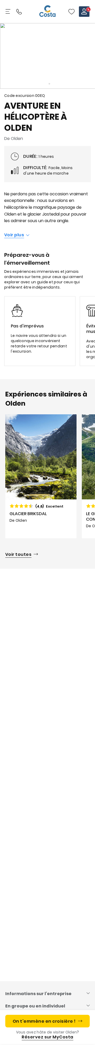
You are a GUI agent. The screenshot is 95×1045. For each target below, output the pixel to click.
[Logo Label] (47, 11)
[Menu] (8, 11)
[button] (71, 11)
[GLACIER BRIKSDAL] (41, 476)
